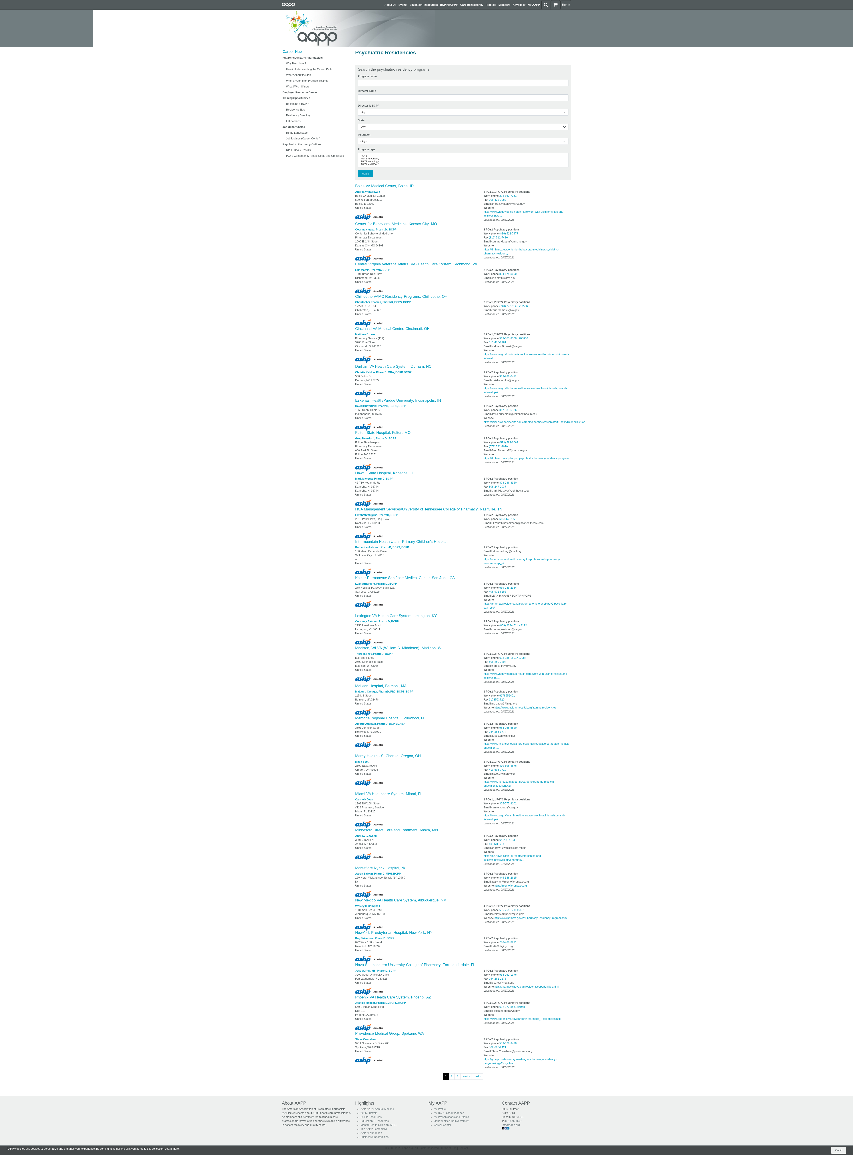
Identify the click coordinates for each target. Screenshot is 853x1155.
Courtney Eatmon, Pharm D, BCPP (377, 621)
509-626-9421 (497, 1047)
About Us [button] (390, 4)
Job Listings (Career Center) (303, 138)
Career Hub (292, 52)
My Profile (440, 1109)
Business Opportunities (375, 1137)
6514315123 (507, 839)
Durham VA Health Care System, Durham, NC (393, 366)
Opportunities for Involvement (451, 1121)
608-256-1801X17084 (512, 657)
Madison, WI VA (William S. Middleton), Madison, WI (398, 648)
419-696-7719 (497, 769)
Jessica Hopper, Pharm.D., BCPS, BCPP (380, 1002)
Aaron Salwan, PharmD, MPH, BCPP (378, 873)
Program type (366, 149)
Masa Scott (362, 761)
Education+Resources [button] (424, 4)
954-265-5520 (508, 727)
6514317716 (496, 843)
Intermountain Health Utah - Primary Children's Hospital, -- (403, 542)
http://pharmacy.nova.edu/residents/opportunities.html (526, 986)
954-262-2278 (497, 978)
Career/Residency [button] (471, 4)
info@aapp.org (511, 1125)
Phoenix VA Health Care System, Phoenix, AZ (393, 997)
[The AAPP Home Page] (357, 28)
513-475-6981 (497, 342)
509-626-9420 (508, 1043)
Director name (367, 91)
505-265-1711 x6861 (512, 910)
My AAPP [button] (534, 4)
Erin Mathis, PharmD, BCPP (372, 270)
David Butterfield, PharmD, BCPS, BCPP (380, 406)
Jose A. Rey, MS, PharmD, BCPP (375, 970)
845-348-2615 (508, 877)
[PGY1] (463, 155)
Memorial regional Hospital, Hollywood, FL (390, 718)
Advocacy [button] (519, 4)
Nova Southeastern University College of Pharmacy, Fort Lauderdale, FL (415, 965)
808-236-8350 (508, 482)
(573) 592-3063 (508, 442)
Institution (364, 134)
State (361, 120)
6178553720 (496, 699)
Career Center (442, 1125)
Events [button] (403, 4)
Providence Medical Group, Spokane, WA (389, 1033)
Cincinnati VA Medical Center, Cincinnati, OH (392, 329)
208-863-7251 (508, 195)
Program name (367, 76)
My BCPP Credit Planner (449, 1113)
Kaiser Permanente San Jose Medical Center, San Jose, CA (405, 578)
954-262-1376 (508, 974)
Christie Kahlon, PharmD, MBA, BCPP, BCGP (383, 372)
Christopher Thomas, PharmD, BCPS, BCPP (383, 302)
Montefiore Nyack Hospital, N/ (380, 868)
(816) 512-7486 (498, 237)
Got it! (838, 1150)
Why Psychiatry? (296, 63)
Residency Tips (295, 109)
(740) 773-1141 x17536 (513, 306)
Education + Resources (375, 1121)
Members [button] (504, 4)
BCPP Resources (371, 1117)
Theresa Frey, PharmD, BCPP (374, 653)
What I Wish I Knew (297, 86)
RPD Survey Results (298, 150)
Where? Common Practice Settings (307, 80)
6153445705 (507, 519)
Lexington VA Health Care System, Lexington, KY (396, 616)
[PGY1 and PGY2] (463, 164)
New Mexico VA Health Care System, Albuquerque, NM (400, 900)
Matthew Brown (365, 334)
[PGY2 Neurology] (463, 161)
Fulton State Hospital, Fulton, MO (383, 433)
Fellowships (293, 121)
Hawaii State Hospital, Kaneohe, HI (384, 473)
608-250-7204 (497, 661)
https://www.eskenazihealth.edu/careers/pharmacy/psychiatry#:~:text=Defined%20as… (536, 422)
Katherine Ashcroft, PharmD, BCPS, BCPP (382, 547)
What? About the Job (298, 75)
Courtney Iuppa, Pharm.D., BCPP (376, 229)
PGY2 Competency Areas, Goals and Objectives (315, 155)
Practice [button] (491, 4)
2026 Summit (369, 1113)
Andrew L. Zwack (366, 835)
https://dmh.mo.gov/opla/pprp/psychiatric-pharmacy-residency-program (526, 458)
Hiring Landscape (297, 132)
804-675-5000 (508, 274)
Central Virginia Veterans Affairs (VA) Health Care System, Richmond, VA (416, 264)
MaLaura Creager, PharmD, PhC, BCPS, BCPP (384, 691)
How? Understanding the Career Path (309, 69)
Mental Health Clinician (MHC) (379, 1125)
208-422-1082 (497, 199)
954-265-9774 (497, 731)
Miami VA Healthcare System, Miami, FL (388, 794)
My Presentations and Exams (451, 1117)
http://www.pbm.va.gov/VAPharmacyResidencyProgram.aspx (530, 918)
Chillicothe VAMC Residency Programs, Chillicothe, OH (401, 296)
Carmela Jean (364, 799)
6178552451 (507, 695)
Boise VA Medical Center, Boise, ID (384, 186)
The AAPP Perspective (374, 1129)
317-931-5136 (508, 410)
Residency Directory (298, 115)
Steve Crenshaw (365, 1039)
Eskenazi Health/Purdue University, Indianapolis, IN (398, 400)
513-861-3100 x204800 (513, 338)
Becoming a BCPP (297, 103)
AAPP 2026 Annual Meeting (377, 1109)
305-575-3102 (508, 803)
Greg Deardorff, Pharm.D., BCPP (375, 438)
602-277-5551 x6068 (512, 1006)
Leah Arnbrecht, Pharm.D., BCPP (376, 583)
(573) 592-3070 (498, 446)
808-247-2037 (497, 486)
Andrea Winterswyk (367, 191)
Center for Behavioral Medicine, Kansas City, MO (396, 224)
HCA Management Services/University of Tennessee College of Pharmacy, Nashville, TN (428, 509)
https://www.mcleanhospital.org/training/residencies (525, 707)
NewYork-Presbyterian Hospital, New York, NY (393, 933)
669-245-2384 (508, 587)
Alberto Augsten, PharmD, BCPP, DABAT (381, 723)
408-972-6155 (497, 591)
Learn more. (172, 1148)
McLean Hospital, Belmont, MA (381, 686)
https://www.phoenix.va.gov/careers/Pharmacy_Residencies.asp (522, 1018)
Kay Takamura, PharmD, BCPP (374, 938)
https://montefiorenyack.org (510, 885)
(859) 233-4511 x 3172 (513, 625)
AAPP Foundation (371, 1133)
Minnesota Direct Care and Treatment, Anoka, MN (396, 830)
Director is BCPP (368, 105)
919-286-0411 (507, 376)
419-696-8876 (508, 765)
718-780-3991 (508, 942)
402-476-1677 (513, 1121)
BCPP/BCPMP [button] (449, 4)
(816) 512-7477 (508, 233)
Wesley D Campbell (367, 906)
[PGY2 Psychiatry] (463, 158)
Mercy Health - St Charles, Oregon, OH (388, 756)
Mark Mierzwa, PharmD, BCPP (374, 478)
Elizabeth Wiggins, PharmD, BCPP (376, 515)
